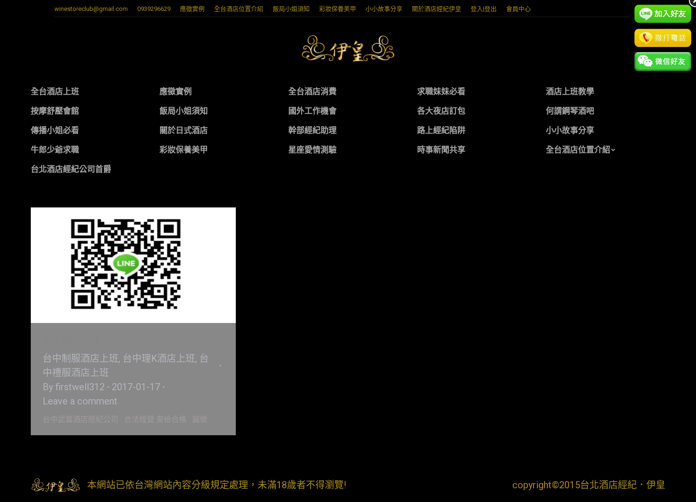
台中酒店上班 (71, 339)
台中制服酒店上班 (80, 358)
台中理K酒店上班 (159, 358)
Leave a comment (80, 401)
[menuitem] (192, 8)
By (74, 387)
